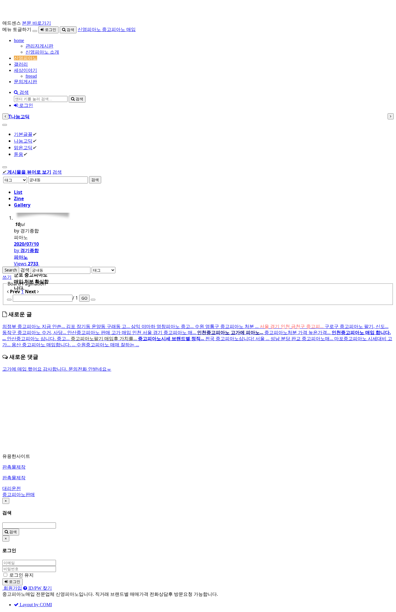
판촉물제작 (14, 467)
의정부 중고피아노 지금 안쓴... (34, 326)
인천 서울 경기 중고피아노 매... (164, 332)
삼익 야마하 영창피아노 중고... (163, 326)
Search (11, 270)
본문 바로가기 (36, 23)
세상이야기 (25, 70)
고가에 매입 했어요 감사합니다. (35, 369)
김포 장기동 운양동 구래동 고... (98, 326)
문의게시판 (25, 81)
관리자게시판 (39, 45)
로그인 (50, 30)
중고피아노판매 (18, 494)
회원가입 (12, 588)
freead (31, 76)
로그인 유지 (21, 575)
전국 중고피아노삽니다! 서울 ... (237, 338)
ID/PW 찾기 (39, 588)
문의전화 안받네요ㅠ (89, 369)
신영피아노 (25, 58)
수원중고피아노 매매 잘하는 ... (108, 344)
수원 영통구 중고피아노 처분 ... (227, 326)
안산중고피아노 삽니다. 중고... (39, 338)
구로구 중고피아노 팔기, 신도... (356, 326)
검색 (70, 30)
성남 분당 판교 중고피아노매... (302, 338)
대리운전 (11, 488)
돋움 (18, 154)
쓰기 (7, 277)
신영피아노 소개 (42, 52)
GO (84, 298)
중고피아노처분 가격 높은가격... (298, 332)
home (19, 40)
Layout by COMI (35, 604)
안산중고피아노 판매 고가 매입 (99, 332)
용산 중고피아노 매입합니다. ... (44, 344)
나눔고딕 (23, 141)
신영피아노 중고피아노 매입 (107, 29)
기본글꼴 (23, 134)
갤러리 (21, 64)
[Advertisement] (176, 412)
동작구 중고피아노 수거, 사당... (34, 332)
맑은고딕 (23, 147)
